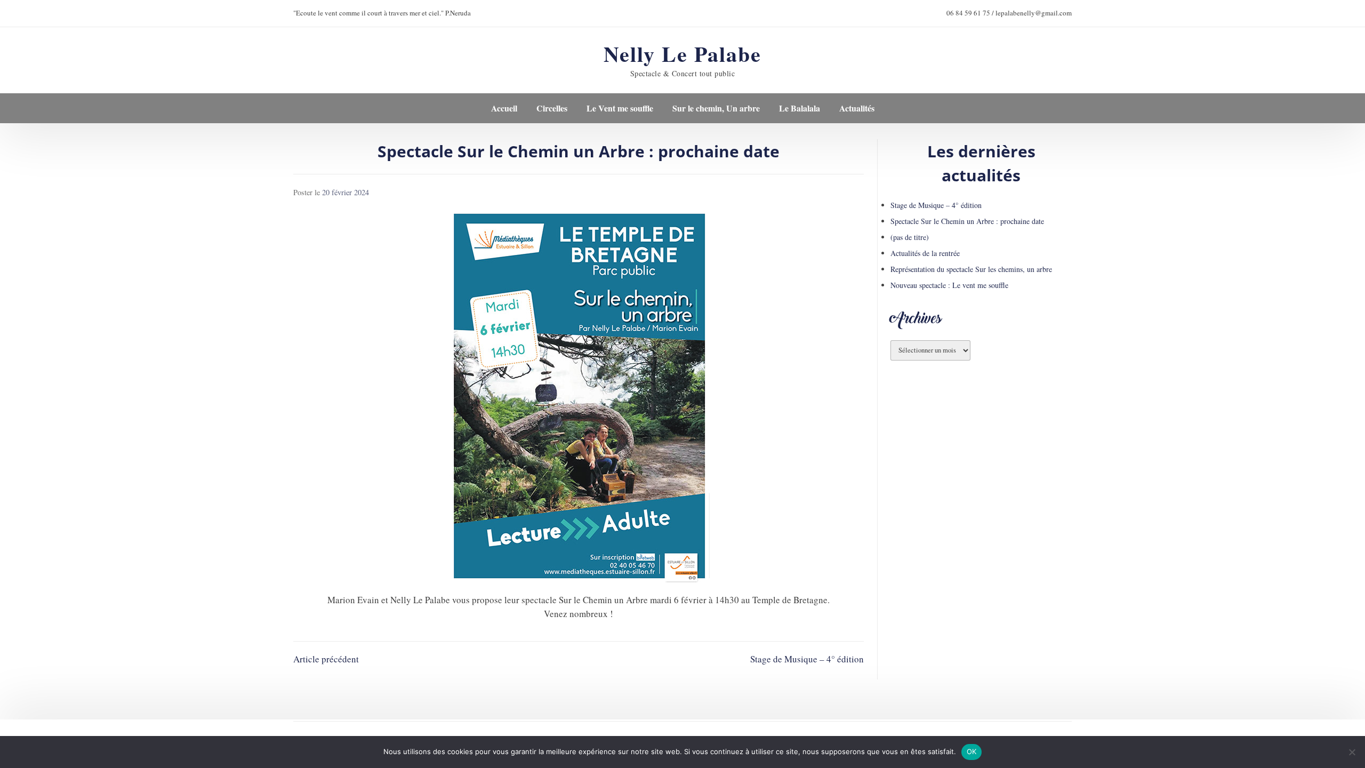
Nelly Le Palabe (682, 53)
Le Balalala (799, 108)
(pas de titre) (909, 237)
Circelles (551, 108)
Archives (916, 321)
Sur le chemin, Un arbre (716, 108)
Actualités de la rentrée (925, 253)
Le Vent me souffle (620, 108)
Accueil (504, 108)
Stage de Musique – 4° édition (807, 659)
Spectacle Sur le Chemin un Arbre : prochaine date (967, 221)
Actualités (856, 108)
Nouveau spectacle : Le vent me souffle (949, 285)
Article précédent (326, 659)
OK (972, 751)
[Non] (1351, 752)
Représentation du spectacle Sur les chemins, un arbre (971, 269)
